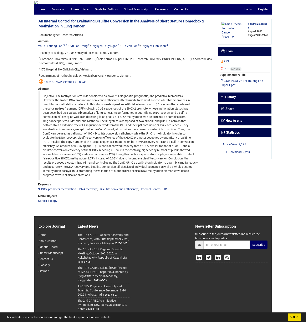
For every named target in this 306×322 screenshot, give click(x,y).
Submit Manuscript (136, 9)
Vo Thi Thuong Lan (50, 46)
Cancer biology (47, 200)
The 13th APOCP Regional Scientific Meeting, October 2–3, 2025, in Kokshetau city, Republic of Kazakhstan (103, 253)
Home (41, 9)
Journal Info (78, 9)
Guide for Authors (106, 9)
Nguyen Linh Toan (154, 46)
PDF (231, 68)
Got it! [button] (294, 317)
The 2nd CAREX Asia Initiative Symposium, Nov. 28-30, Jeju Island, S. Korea (102, 305)
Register (263, 9)
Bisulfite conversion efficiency (119, 189)
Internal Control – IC (154, 189)
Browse (56, 9)
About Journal (48, 241)
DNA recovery (88, 189)
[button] (112, 317)
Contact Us (181, 9)
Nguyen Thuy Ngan (105, 46)
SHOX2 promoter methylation (57, 189)
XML (226, 61)
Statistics (232, 132)
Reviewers (161, 9)
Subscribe (258, 244)
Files (229, 51)
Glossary (44, 265)
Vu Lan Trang (79, 46)
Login (248, 9)
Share (229, 109)
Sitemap (44, 271)
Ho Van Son (130, 46)
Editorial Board (48, 247)
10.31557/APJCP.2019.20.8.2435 (66, 82)
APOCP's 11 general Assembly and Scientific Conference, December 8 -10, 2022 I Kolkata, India (102, 290)
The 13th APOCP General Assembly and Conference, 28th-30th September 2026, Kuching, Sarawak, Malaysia (103, 239)
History (230, 97)
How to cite (233, 121)
